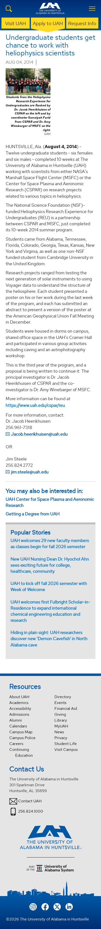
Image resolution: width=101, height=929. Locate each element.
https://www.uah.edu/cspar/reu (35, 405)
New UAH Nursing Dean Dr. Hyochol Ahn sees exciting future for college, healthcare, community (50, 565)
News (59, 732)
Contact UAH (30, 801)
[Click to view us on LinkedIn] (69, 906)
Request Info (82, 23)
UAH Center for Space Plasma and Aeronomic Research (50, 502)
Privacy (60, 737)
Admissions (19, 714)
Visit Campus (66, 749)
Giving (60, 714)
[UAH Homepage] (50, 11)
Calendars (18, 726)
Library (60, 720)
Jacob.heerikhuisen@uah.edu (39, 434)
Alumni (15, 720)
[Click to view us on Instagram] (33, 906)
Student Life (65, 743)
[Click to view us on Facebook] (45, 906)
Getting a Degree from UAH (33, 514)
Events (60, 702)
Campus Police (22, 737)
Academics (18, 702)
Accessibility (20, 708)
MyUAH (61, 726)
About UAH (19, 696)
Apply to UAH (48, 23)
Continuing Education (21, 752)
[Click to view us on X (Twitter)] (57, 906)
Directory (62, 696)
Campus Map (20, 732)
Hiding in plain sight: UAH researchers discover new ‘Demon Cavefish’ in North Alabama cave (49, 638)
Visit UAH (15, 23)
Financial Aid (65, 708)
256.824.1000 (30, 811)
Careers (16, 743)
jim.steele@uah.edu (30, 472)
